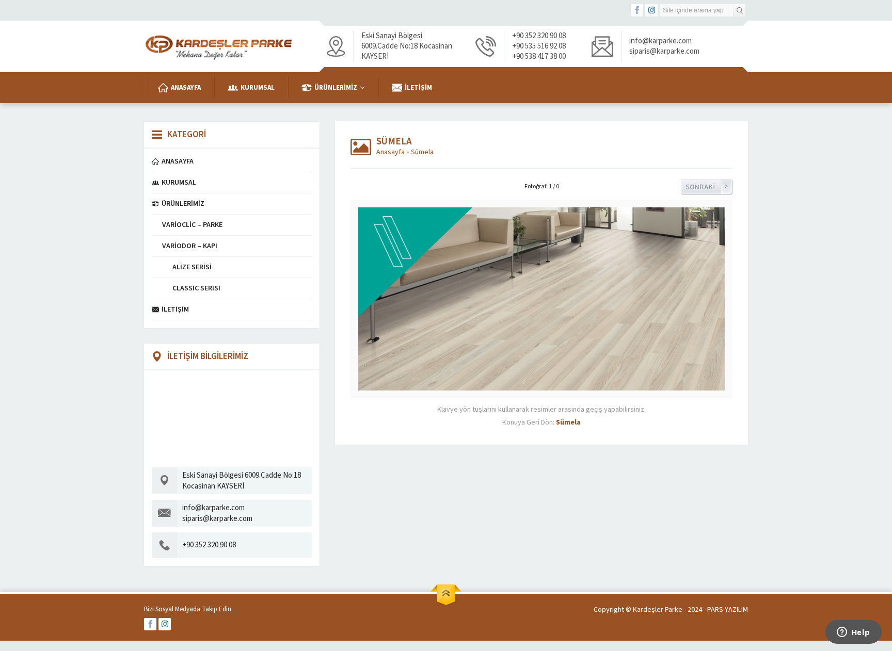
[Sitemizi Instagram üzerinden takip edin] (651, 10)
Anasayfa (390, 152)
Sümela (422, 152)
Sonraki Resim (706, 186)
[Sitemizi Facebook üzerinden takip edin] (637, 10)
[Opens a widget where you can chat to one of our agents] (853, 633)
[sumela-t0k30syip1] (541, 385)
